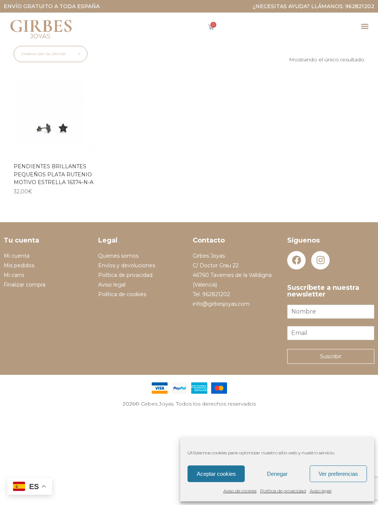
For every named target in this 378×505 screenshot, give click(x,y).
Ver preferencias (338, 474)
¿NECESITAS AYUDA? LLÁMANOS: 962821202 (313, 6)
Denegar (277, 474)
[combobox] (50, 54)
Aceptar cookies (216, 474)
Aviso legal (320, 491)
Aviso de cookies (240, 491)
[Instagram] (320, 260)
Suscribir (330, 356)
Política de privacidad (283, 491)
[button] (364, 26)
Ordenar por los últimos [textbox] (43, 53)
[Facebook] (296, 260)
